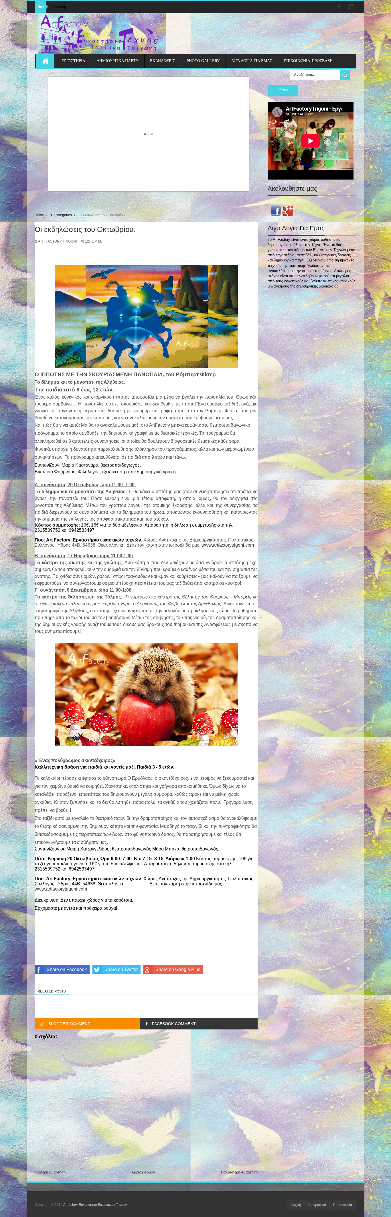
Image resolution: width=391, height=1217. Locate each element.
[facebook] (339, 7)
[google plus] (350, 7)
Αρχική (296, 1205)
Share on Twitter (121, 969)
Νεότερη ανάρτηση (50, 1172)
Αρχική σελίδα (143, 1172)
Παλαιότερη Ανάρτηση (239, 1172)
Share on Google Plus (177, 969)
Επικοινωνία (342, 1205)
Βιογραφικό (317, 1205)
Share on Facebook (67, 969)
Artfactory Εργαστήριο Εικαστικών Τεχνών (95, 1205)
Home (39, 215)
